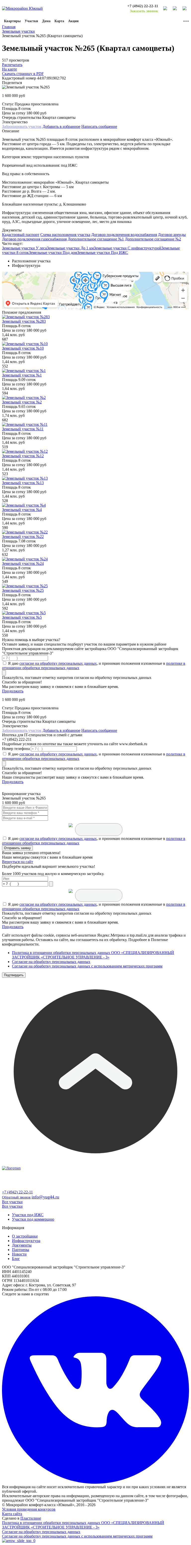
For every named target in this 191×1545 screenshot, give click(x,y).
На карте (9, 69)
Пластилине (30, 1518)
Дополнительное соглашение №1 (96, 239)
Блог (16, 1258)
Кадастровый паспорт (20, 234)
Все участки (12, 1202)
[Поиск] (165, 8)
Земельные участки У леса (24, 248)
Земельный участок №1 (22, 375)
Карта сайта (12, 1514)
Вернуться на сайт (17, 862)
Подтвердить (14, 975)
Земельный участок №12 (23, 456)
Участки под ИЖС (28, 1215)
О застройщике (25, 1236)
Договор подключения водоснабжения (124, 234)
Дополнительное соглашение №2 (153, 239)
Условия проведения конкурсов (28, 1509)
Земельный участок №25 (23, 590)
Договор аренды (172, 234)
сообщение (99, 126)
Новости (19, 1254)
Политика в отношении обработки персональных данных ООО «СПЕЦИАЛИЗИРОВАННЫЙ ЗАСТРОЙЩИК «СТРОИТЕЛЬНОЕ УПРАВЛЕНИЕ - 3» (93, 955)
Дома (46, 21)
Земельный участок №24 (23, 563)
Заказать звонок (144, 11)
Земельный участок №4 (22, 510)
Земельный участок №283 (24, 321)
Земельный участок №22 (23, 536)
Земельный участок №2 (22, 402)
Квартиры (12, 21)
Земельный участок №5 (22, 617)
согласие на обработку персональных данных (58, 663)
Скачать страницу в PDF (23, 74)
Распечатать (12, 65)
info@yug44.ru (45, 1196)
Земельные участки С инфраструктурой (127, 248)
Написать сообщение (99, 730)
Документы (22, 1245)
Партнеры (20, 1250)
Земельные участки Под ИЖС (102, 252)
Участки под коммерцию (33, 1219)
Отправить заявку (17, 848)
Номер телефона (16, 748)
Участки (31, 21)
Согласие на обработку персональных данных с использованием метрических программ (87, 966)
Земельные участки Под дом (53, 252)
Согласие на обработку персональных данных (51, 961)
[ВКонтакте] (185, 8)
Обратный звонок (16, 1197)
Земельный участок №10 (23, 348)
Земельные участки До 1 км (70, 248)
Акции (73, 21)
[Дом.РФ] (175, 8)
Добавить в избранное (61, 126)
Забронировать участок (22, 730)
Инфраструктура (26, 1241)
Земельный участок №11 (23, 429)
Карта (59, 21)
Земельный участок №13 (23, 483)
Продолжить (12, 691)
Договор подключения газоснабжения (34, 239)
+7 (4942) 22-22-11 (142, 6)
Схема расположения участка (65, 234)
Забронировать (22, 126)
